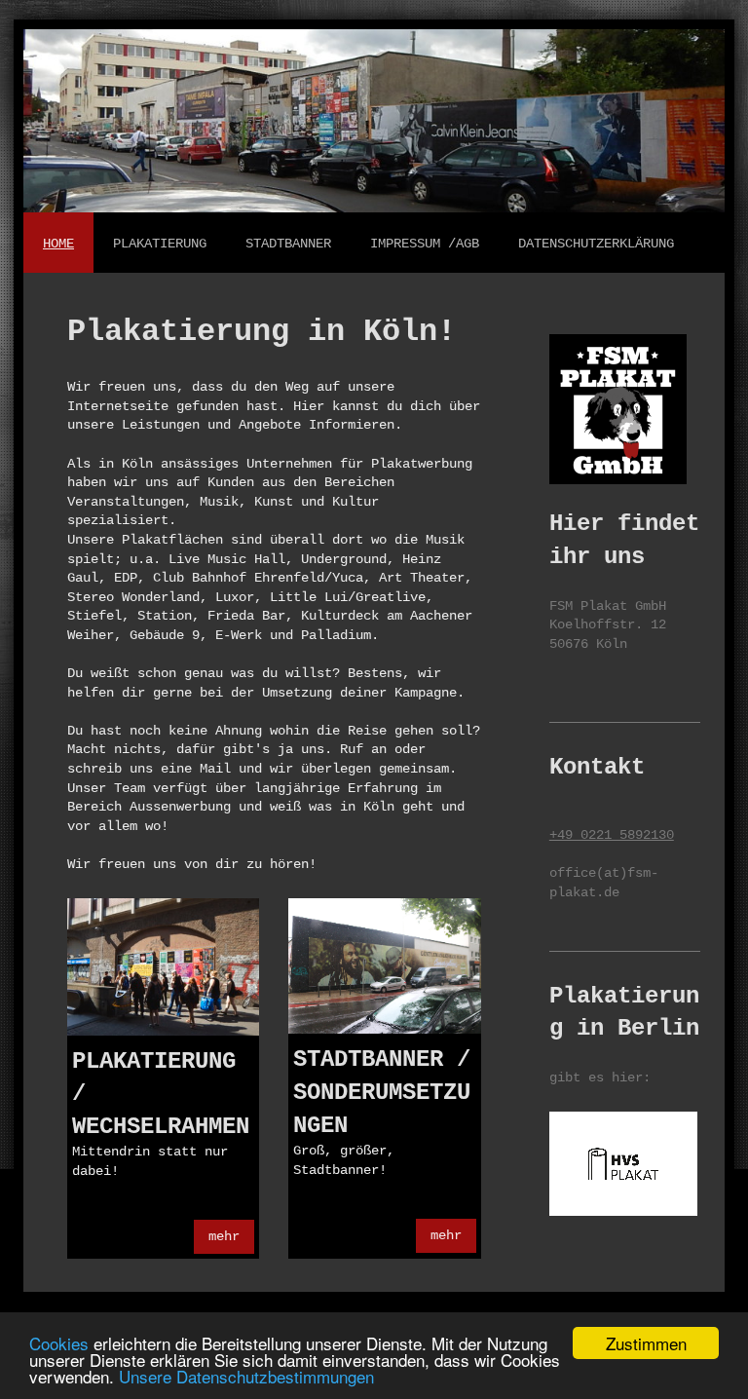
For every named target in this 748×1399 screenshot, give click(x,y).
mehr (224, 1236)
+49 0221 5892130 (611, 835)
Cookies (59, 1343)
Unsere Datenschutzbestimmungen (246, 1376)
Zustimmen (646, 1343)
